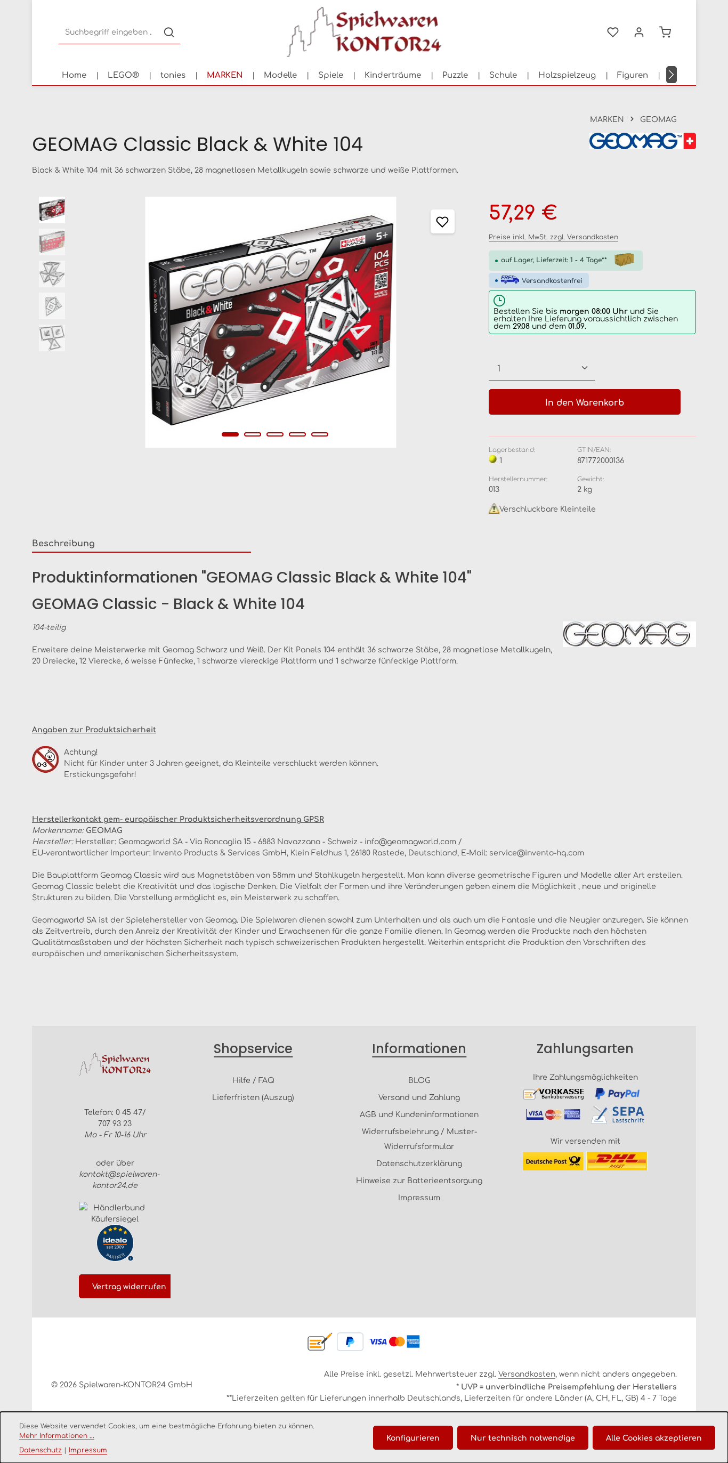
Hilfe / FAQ (253, 1080)
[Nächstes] (671, 74)
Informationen (419, 1048)
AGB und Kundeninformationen (419, 1114)
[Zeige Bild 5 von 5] (319, 434)
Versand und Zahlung (419, 1097)
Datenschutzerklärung (419, 1163)
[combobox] (108, 32)
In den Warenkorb (584, 402)
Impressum (419, 1197)
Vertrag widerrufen (129, 1286)
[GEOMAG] (642, 144)
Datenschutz (40, 1449)
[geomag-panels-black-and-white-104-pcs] (271, 322)
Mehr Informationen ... (56, 1435)
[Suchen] (169, 32)
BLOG (419, 1080)
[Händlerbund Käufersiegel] (115, 1213)
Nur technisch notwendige (523, 1437)
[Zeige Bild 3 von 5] (275, 434)
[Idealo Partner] (115, 1243)
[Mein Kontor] (639, 32)
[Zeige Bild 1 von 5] (230, 434)
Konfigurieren (413, 1437)
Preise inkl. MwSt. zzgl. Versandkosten (553, 236)
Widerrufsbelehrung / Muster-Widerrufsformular (419, 1138)
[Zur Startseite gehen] (364, 32)
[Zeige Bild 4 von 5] (297, 434)
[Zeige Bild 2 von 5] (252, 434)
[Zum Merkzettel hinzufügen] (443, 221)
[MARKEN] (224, 74)
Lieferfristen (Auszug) (253, 1097)
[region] (249, 322)
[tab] (141, 543)
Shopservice (253, 1048)
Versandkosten (526, 1373)
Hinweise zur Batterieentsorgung (419, 1180)
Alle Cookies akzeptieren (654, 1437)
